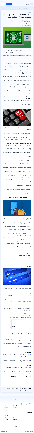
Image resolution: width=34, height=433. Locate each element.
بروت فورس (17, 388)
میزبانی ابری (15, 409)
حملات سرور (13, 388)
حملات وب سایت (8, 388)
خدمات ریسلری (15, 422)
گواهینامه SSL (15, 419)
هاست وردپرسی (15, 403)
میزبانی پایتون (15, 410)
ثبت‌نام (10, 0)
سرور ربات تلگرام (6, 409)
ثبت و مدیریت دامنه (14, 417)
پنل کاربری (8, 3)
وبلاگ (7, 421)
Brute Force (25, 388)
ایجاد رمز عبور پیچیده (24, 295)
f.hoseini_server (27, 25)
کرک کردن (21, 390)
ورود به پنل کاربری (29, 412)
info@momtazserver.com (29, 410)
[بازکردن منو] (2, 4)
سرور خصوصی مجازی (5, 402)
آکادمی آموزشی (6, 422)
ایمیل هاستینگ (15, 407)
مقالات (7, 419)
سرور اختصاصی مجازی (5, 403)
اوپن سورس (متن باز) (20, 232)
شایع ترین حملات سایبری (10, 72)
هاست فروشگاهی (14, 405)
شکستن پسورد (25, 390)
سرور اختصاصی (6, 405)
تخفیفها (16, 426)
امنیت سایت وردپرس (14, 315)
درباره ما (7, 424)
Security (28, 8)
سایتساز (16, 421)
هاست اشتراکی (15, 402)
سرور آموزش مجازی (5, 410)
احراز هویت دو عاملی (28, 354)
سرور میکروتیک (6, 407)
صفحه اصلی (31, 8)
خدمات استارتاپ (15, 424)
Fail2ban (16, 222)
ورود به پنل (13, 0)
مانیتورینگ (6, 412)
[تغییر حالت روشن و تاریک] (2, 1)
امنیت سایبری (29, 73)
